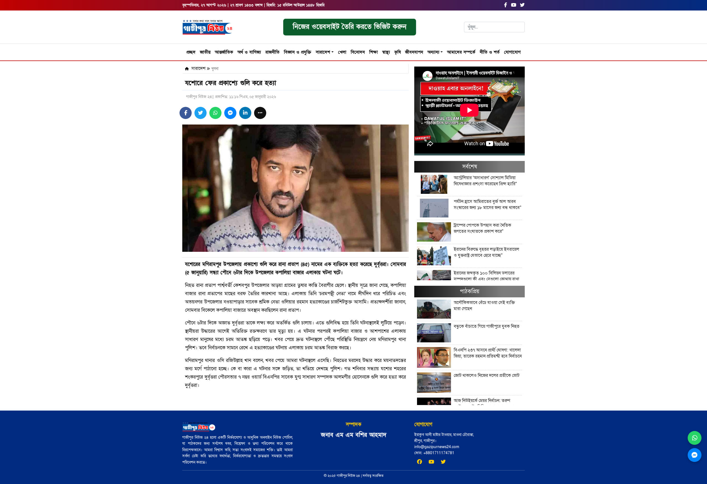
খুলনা (214, 68)
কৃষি (397, 52)
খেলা (342, 52)
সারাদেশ (323, 52)
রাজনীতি (272, 52)
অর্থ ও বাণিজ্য (249, 52)
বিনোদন (358, 52)
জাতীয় (205, 52)
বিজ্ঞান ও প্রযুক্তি (297, 52)
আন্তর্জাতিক (224, 52)
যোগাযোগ (512, 52)
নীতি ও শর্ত (490, 52)
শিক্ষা (373, 52)
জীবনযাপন (414, 52)
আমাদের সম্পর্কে (461, 52)
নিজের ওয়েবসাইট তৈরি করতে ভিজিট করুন (350, 27)
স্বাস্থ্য (386, 52)
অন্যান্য (433, 52)
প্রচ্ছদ (191, 52)
